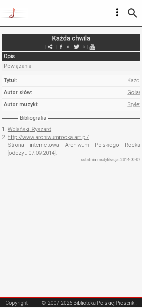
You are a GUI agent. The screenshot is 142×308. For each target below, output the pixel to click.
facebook (60, 47)
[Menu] (117, 12)
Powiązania (17, 66)
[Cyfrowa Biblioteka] (14, 13)
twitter (76, 47)
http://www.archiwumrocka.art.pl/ (48, 137)
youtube (92, 47)
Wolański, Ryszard (29, 129)
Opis (9, 56)
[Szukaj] (132, 13)
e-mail (50, 47)
